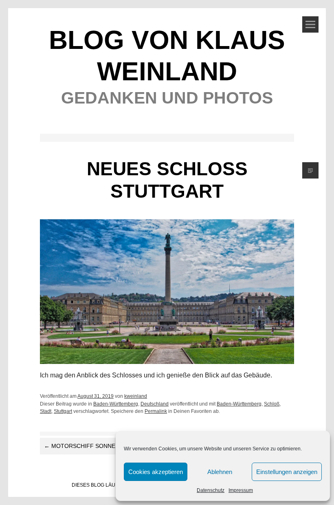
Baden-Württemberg (115, 404)
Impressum (241, 490)
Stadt (45, 411)
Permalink (156, 411)
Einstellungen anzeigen (286, 471)
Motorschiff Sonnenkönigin (93, 446)
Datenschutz (210, 490)
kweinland (135, 396)
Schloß (271, 404)
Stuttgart (63, 411)
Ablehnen (219, 471)
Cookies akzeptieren (155, 471)
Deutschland (155, 404)
